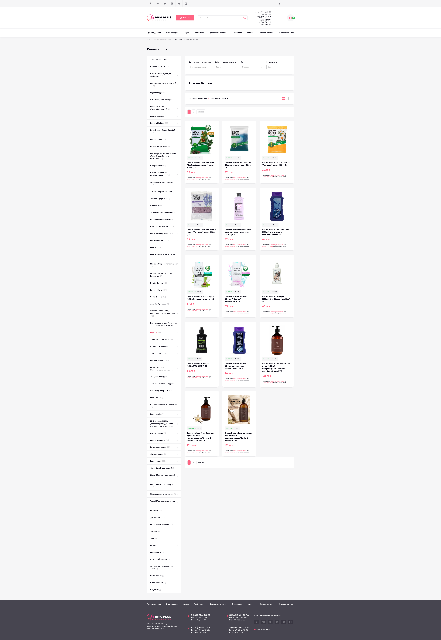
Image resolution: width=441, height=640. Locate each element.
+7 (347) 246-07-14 (265, 21)
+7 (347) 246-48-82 (265, 19)
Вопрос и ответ (266, 33)
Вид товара (271, 62)
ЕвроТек (178, 40)
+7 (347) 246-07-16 (265, 24)
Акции (186, 33)
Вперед (201, 112)
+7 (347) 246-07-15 (265, 22)
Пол (242, 62)
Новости (250, 33)
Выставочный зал (286, 33)
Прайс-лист (199, 33)
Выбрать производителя (200, 62)
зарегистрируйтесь (202, 177)
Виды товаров (172, 33)
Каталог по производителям (159, 40)
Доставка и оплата (217, 33)
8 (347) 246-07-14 (239, 615)
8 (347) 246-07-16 (239, 627)
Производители (154, 33)
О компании (237, 33)
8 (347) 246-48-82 (201, 615)
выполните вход (192, 179)
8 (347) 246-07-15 (200, 627)
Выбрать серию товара (225, 62)
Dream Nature (192, 40)
